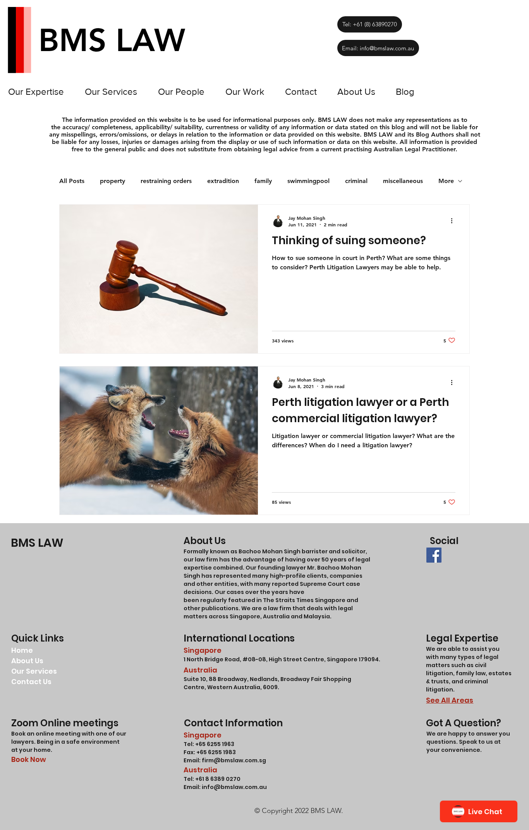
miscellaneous (403, 181)
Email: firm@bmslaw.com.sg (225, 760)
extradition (223, 181)
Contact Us (31, 681)
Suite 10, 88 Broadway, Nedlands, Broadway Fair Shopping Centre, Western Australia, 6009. (267, 683)
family (263, 181)
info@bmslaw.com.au (234, 787)
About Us (27, 661)
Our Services (34, 671)
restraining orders (166, 181)
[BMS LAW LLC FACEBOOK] (433, 555)
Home (22, 650)
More (446, 181)
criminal (356, 181)
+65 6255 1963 (214, 744)
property (112, 181)
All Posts (71, 181)
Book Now (28, 759)
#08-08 (254, 659)
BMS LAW (37, 542)
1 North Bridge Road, (213, 659)
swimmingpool (308, 181)
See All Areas (449, 700)
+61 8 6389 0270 (217, 779)
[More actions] (454, 221)
